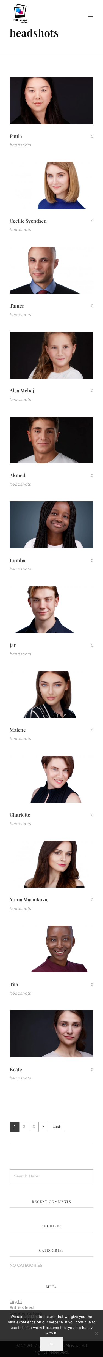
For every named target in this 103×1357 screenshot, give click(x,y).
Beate (16, 1069)
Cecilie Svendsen (28, 220)
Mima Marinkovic (29, 899)
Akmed (17, 475)
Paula (16, 136)
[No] (96, 1333)
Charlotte (20, 814)
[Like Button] (88, 136)
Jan (13, 645)
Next (43, 1127)
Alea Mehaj (22, 390)
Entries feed (22, 1307)
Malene (18, 730)
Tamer (17, 305)
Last (56, 1126)
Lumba (17, 560)
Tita (14, 984)
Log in (16, 1301)
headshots (20, 144)
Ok (52, 1344)
